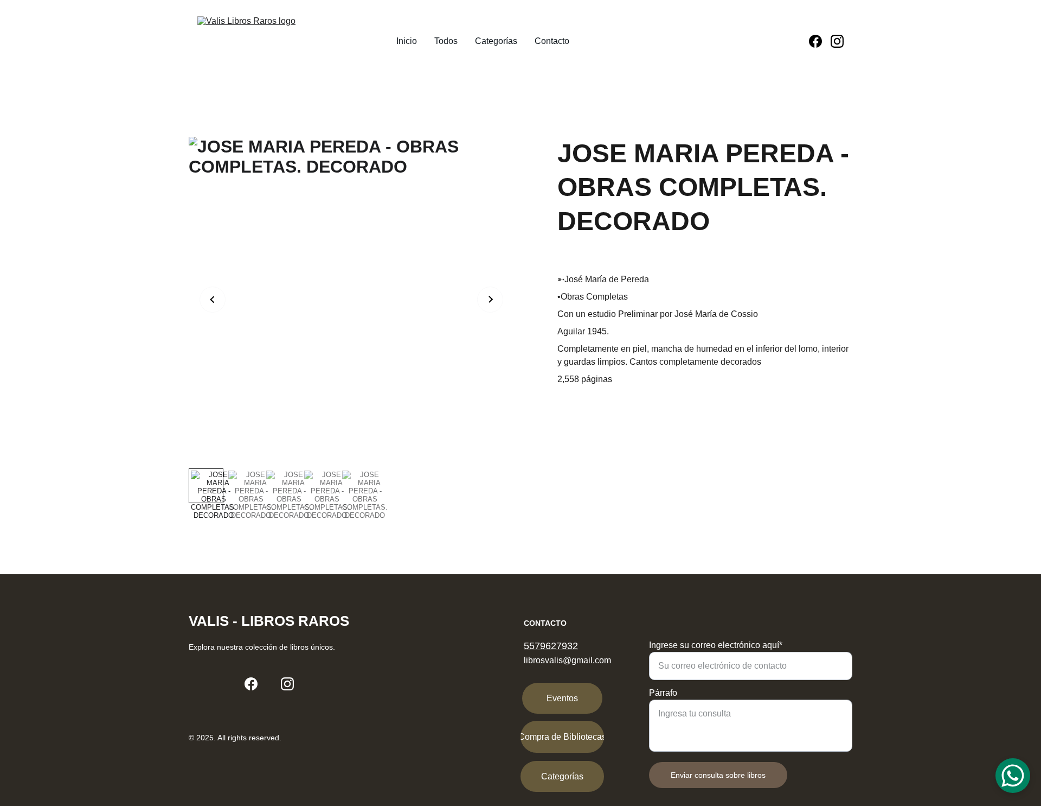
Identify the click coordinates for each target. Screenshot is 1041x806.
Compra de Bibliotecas (562, 736)
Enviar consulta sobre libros (718, 775)
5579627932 (551, 645)
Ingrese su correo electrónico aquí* (715, 645)
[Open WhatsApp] (1012, 775)
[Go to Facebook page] (820, 41)
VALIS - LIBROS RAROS (269, 621)
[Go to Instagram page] (837, 41)
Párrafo (663, 692)
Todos (446, 41)
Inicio (406, 41)
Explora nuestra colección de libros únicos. (262, 647)
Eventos (562, 698)
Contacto (552, 41)
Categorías (496, 41)
